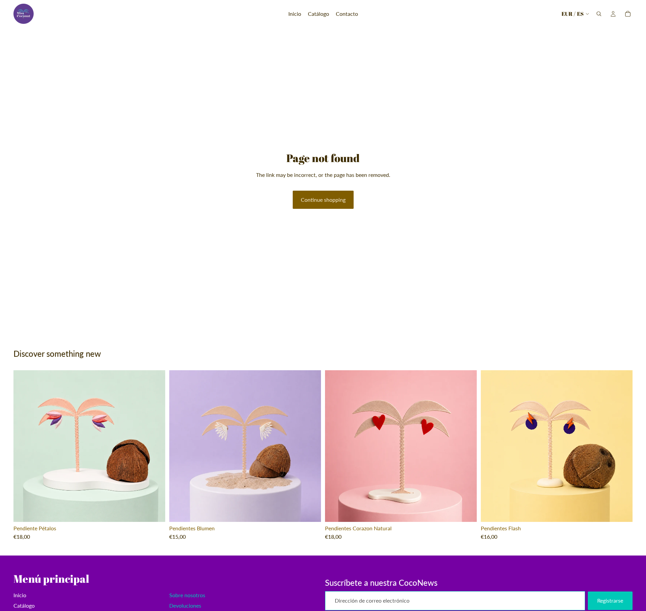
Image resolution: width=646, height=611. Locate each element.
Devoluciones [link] (185, 605)
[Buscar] (598, 13)
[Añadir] (310, 511)
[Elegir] (155, 511)
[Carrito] (627, 13)
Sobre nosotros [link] (187, 595)
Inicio (19, 595)
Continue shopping (323, 199)
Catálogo (24, 605)
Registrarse (610, 600)
